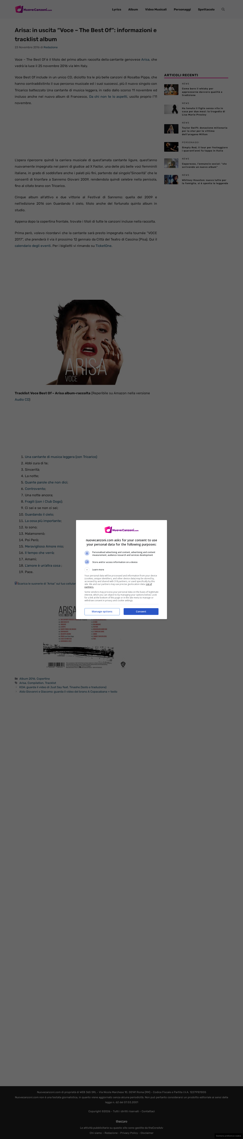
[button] (121, 569)
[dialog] (121, 569)
